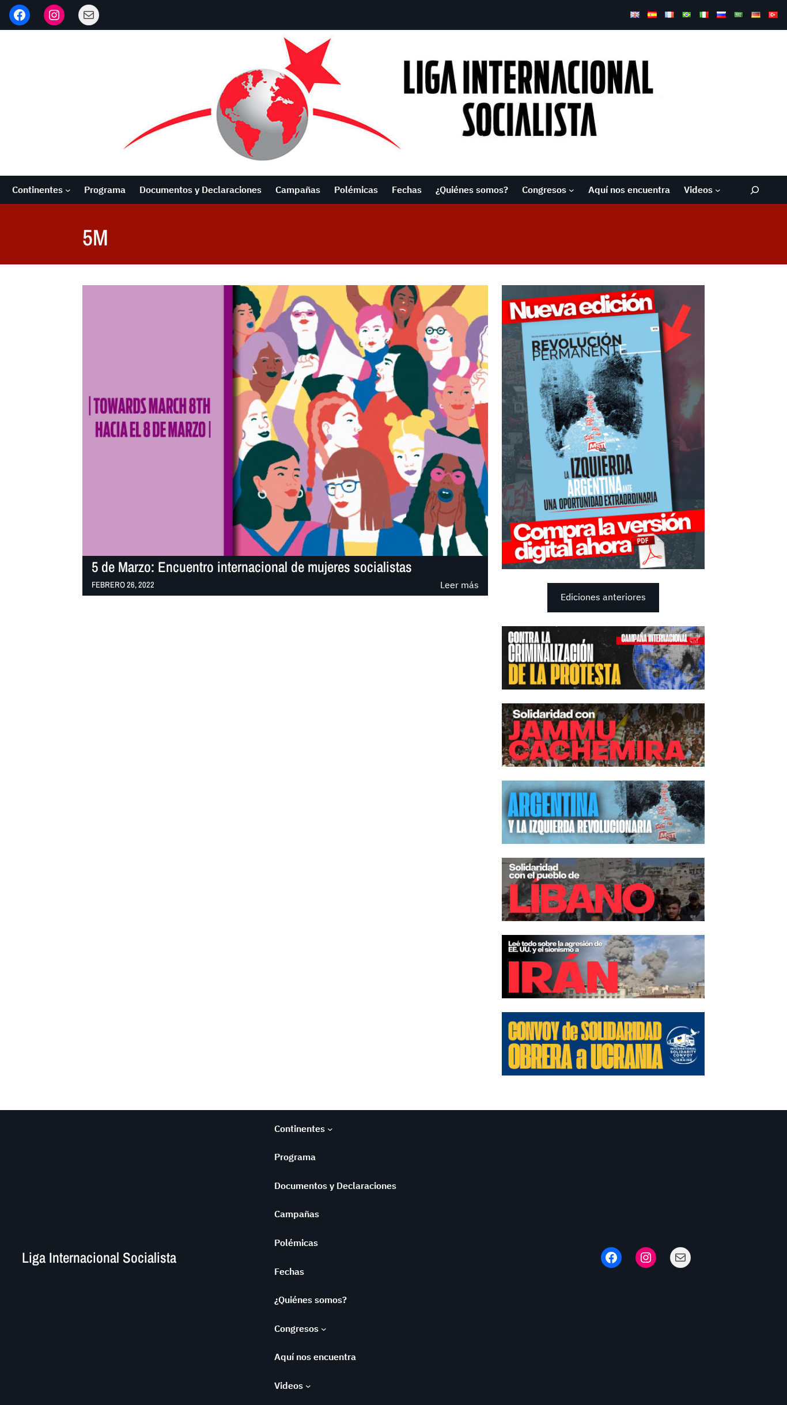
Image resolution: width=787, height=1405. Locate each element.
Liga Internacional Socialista (99, 1257)
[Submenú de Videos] (718, 190)
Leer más (459, 585)
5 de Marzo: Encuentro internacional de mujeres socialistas (252, 567)
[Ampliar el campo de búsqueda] (755, 190)
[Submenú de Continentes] (68, 190)
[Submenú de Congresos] (571, 190)
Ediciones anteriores (603, 597)
